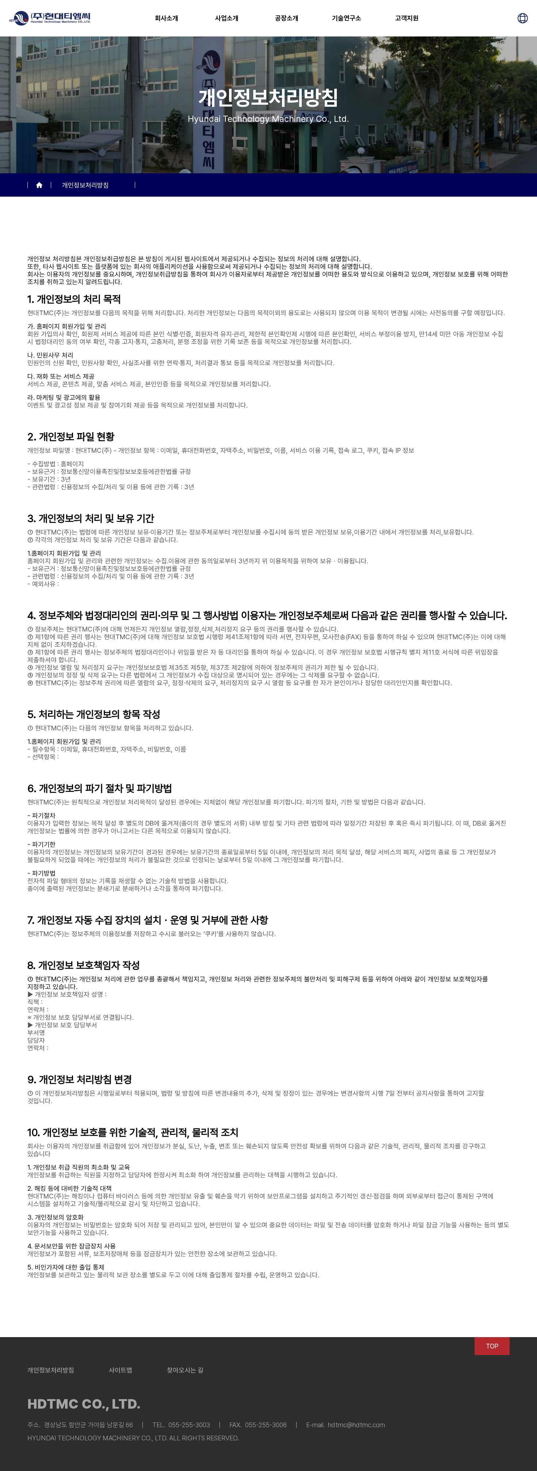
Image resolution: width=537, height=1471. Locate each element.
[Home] (39, 185)
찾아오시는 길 (185, 1370)
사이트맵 (120, 1370)
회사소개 (166, 18)
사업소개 (227, 18)
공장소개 (286, 18)
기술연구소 (346, 18)
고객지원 (407, 18)
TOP (492, 1346)
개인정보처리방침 (85, 185)
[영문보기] (523, 18)
